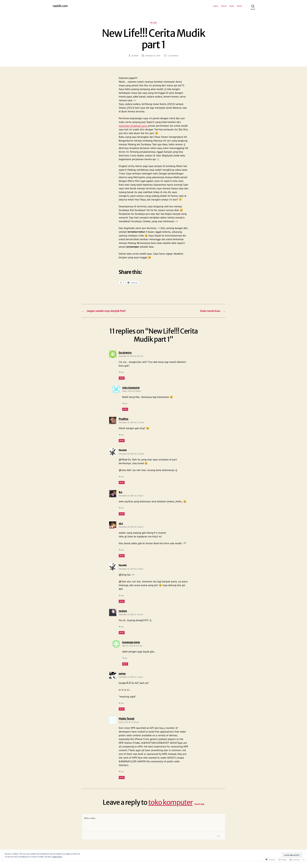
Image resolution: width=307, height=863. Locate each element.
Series (239, 6)
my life (153, 23)
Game (215, 6)
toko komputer (170, 802)
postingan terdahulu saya (133, 125)
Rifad (136, 55)
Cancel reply (199, 804)
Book (231, 6)
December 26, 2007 (152, 55)
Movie (223, 6)
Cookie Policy (57, 856)
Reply (122, 378)
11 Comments (172, 55)
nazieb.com (60, 6)
